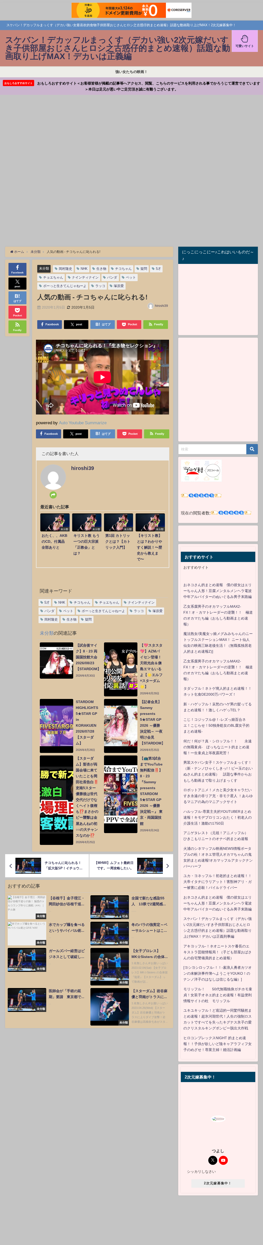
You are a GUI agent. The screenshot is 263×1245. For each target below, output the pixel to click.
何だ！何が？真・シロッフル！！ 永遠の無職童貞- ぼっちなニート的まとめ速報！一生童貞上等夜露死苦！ (217, 747)
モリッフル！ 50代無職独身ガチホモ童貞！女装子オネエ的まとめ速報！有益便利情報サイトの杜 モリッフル (217, 995)
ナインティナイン (85, 277)
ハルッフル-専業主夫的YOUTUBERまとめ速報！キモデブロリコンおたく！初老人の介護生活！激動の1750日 (217, 817)
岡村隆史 (65, 268)
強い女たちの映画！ (131, 71)
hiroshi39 (161, 305)
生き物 (101, 268)
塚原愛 (119, 286)
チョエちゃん (53, 277)
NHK (84, 268)
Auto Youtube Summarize (83, 422)
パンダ (112, 277)
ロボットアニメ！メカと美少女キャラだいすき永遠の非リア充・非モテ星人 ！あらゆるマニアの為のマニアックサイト (218, 796)
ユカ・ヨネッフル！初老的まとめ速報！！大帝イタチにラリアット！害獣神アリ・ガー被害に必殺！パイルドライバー (217, 881)
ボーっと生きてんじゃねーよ (65, 286)
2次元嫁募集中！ (218, 1183)
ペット (131, 277)
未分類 (44, 268)
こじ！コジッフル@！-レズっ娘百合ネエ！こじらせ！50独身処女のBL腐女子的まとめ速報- (216, 725)
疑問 (143, 268)
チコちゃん (123, 268)
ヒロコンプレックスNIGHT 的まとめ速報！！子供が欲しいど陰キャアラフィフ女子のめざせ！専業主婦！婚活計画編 (217, 1044)
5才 (158, 268)
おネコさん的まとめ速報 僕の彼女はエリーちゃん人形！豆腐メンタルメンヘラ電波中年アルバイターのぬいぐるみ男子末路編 (217, 590)
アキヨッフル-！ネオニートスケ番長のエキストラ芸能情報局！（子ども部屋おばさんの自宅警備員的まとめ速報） (217, 952)
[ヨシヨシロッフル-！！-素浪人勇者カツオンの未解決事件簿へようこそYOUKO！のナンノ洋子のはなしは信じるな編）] (217, 973)
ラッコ (100, 286)
